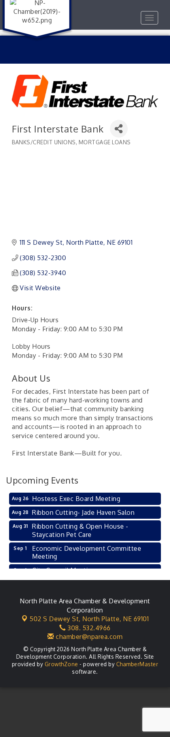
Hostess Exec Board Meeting (76, 499)
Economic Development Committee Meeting (86, 552)
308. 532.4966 (88, 628)
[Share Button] (119, 129)
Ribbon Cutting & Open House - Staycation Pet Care (80, 530)
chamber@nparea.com (88, 637)
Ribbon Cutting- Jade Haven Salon (83, 512)
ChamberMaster (137, 664)
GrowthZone (61, 664)
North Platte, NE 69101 (89, 619)
